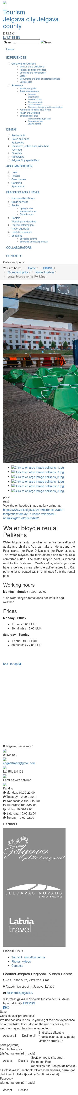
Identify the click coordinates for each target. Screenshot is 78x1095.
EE (13, 37)
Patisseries (17, 142)
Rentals (15, 218)
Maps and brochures (23, 198)
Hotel (14, 172)
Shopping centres (28, 238)
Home (10, 49)
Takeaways (17, 156)
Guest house (18, 179)
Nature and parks (28, 88)
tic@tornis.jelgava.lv (20, 993)
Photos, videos (21, 961)
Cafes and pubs (20, 139)
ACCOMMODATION (19, 166)
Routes (15, 205)
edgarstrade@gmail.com (19, 763)
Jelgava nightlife (34, 123)
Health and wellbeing (30, 112)
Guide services (19, 201)
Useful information (21, 232)
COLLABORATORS (19, 247)
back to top (11, 664)
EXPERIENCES (16, 57)
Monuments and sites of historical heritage (40, 78)
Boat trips (32, 94)
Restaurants (18, 135)
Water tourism (33, 96)
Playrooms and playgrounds (39, 118)
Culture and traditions (23, 63)
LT (9, 37)
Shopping (16, 235)
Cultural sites (26, 81)
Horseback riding (35, 99)
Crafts (22, 75)
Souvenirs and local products (34, 241)
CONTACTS (14, 256)
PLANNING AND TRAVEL (23, 192)
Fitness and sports (35, 102)
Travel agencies (20, 228)
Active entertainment (30, 91)
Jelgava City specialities (25, 160)
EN (18, 37)
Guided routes (26, 214)
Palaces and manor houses (33, 69)
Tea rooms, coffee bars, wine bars (30, 146)
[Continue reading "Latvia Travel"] (34, 929)
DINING (11, 129)
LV (4, 37)
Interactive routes (28, 211)
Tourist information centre (28, 957)
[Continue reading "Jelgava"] (34, 848)
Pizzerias (16, 153)
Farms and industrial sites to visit (35, 109)
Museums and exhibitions (32, 66)
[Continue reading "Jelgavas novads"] (34, 890)
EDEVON (29, 1003)
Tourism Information (22, 225)
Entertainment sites (29, 115)
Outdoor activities (35, 104)
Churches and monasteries (33, 72)
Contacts (17, 965)
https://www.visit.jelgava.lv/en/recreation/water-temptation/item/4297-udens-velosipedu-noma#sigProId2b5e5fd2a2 (33, 514)
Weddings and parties (23, 221)
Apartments (17, 186)
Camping (16, 182)
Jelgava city (19, 18)
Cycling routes (26, 208)
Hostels (15, 175)
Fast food (16, 149)
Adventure (17, 85)
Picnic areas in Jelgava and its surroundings (45, 107)
